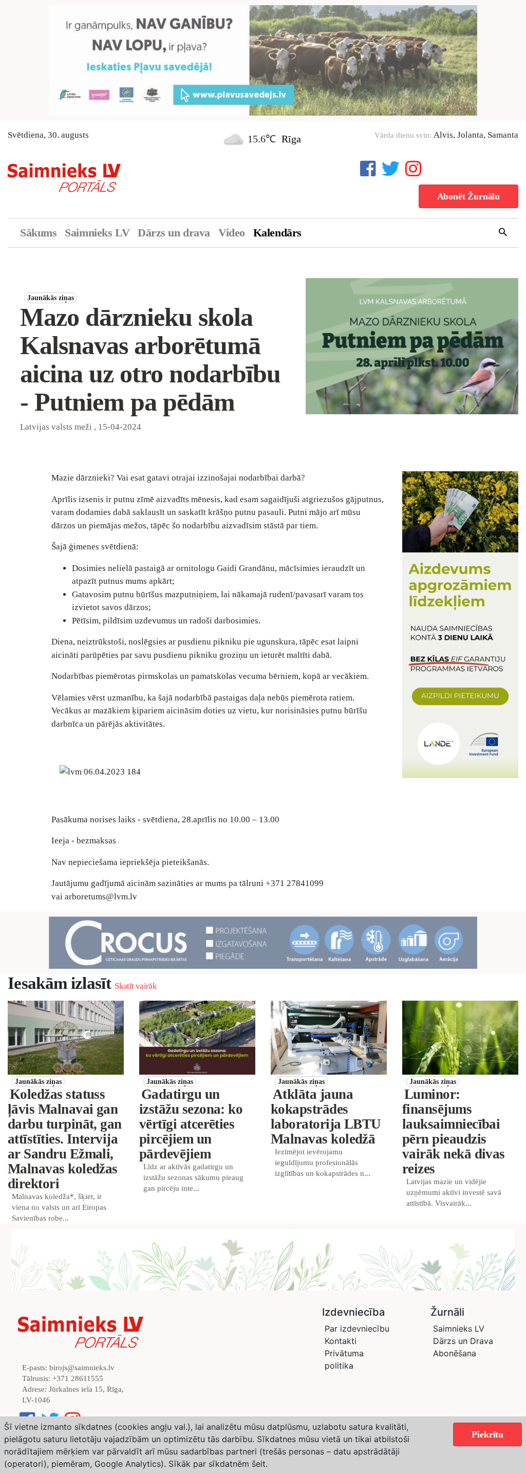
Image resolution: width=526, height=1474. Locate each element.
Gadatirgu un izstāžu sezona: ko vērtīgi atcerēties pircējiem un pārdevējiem (190, 1124)
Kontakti (340, 1341)
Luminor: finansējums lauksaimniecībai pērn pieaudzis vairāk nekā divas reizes (453, 1131)
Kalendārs (277, 232)
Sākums (38, 232)
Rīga (291, 138)
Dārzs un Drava (463, 1341)
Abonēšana (454, 1353)
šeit (259, 1464)
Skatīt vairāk (135, 986)
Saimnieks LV (97, 232)
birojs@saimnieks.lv (82, 1368)
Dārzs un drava (174, 232)
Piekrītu (487, 1434)
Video (231, 232)
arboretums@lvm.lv (101, 896)
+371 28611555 (77, 1378)
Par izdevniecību (357, 1328)
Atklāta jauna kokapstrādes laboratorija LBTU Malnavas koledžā (326, 1116)
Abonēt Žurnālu (468, 196)
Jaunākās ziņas (50, 298)
